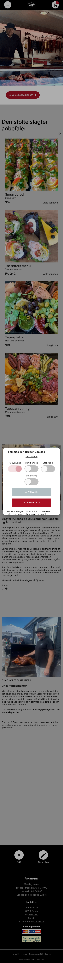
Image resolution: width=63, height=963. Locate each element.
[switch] (31, 468)
